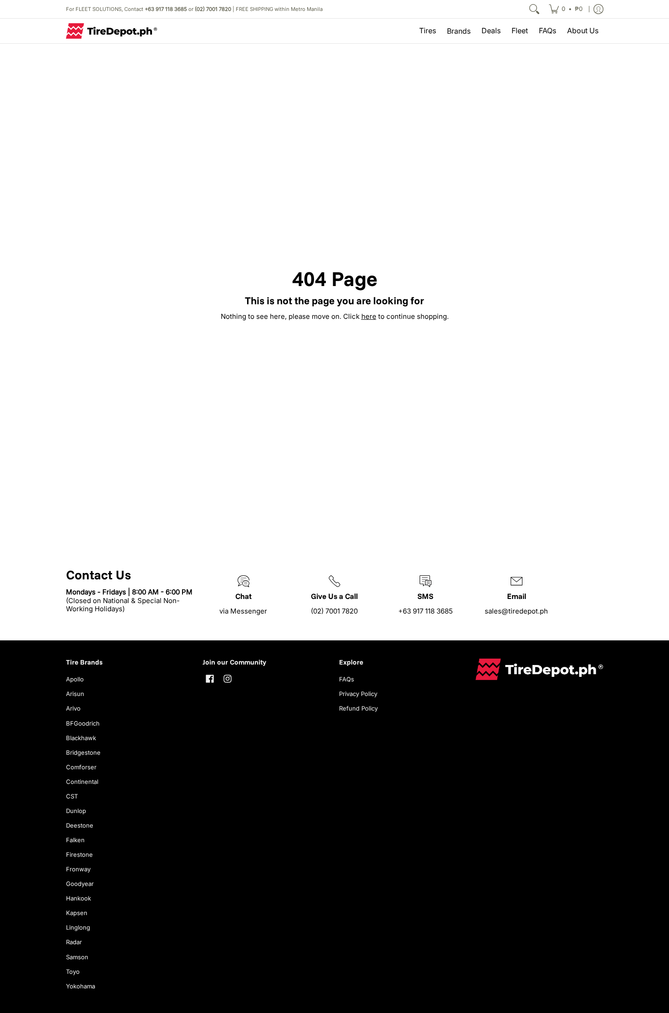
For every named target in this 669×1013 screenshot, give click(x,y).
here (368, 316)
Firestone (79, 854)
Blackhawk (81, 738)
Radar (74, 942)
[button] (209, 679)
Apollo (75, 679)
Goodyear (80, 883)
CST (72, 796)
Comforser (81, 767)
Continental (82, 781)
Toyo (73, 971)
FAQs (346, 679)
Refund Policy (358, 708)
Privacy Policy (358, 693)
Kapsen (76, 912)
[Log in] (598, 9)
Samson (77, 957)
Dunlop (76, 810)
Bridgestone (83, 752)
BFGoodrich (83, 723)
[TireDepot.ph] (111, 31)
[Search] (534, 9)
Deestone (79, 825)
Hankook (78, 898)
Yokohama (80, 986)
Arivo (73, 708)
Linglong (78, 927)
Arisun (75, 693)
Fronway (78, 869)
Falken (75, 840)
